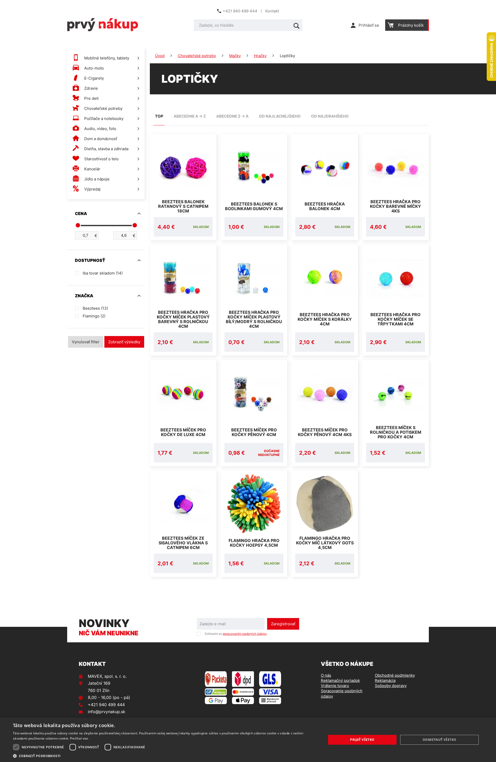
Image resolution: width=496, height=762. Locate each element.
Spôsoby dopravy (391, 685)
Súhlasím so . (236, 634)
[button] (165, 755)
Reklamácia (385, 680)
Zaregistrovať (283, 623)
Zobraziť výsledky (124, 341)
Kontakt (272, 11)
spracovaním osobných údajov (245, 634)
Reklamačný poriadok (340, 680)
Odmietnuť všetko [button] (439, 739)
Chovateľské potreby (197, 55)
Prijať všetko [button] (362, 739)
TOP (159, 116)
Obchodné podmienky (395, 675)
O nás (326, 675)
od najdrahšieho (330, 116)
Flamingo (94, 316)
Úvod (160, 55)
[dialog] (248, 740)
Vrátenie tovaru (335, 685)
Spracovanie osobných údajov (341, 693)
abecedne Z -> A (232, 116)
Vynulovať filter (85, 341)
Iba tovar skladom (103, 273)
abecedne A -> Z (190, 116)
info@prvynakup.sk (106, 711)
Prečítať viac (79, 738)
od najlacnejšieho (280, 116)
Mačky (235, 55)
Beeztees (95, 308)
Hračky (260, 55)
